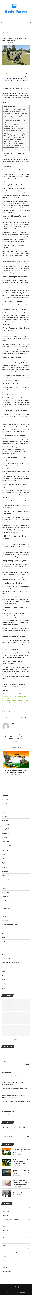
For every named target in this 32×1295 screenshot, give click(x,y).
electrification (16, 1256)
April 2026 (4, 816)
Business (16, 1230)
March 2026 (5, 820)
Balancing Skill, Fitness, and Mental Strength (15, 148)
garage (16, 1260)
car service (16, 1241)
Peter (13, 724)
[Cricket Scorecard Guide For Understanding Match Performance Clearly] (6, 1162)
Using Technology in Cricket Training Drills (15, 121)
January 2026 (5, 829)
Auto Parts (16, 1211)
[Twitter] (8, 1128)
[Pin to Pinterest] (23, 717)
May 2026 (4, 812)
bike (16, 1223)
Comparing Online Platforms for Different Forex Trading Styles (21, 1171)
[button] (4, 764)
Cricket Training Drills (9, 711)
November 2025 (6, 837)
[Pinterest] (16, 1128)
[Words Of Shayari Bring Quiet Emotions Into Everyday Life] (6, 1193)
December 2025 (6, 833)
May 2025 (4, 863)
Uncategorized (16, 1271)
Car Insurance (16, 1238)
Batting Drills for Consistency (13, 111)
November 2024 (6, 888)
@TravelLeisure (16, 1039)
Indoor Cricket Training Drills (13, 145)
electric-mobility (16, 1249)
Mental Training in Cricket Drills (13, 117)
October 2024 (5, 892)
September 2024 (6, 896)
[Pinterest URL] (6, 1005)
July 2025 (4, 854)
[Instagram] (12, 1128)
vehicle (16, 1275)
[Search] (30, 23)
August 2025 (5, 850)
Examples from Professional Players (15, 143)
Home (4, 31)
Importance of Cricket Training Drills (15, 109)
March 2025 (5, 871)
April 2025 (4, 867)
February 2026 (5, 825)
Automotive (16, 1215)
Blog (16, 1226)
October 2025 (5, 841)
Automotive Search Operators (16, 1219)
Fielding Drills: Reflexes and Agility (14, 115)
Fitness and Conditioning (11, 118)
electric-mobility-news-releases (16, 1252)
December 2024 (6, 884)
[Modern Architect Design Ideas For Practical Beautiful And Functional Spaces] (6, 1183)
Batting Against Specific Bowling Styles (16, 134)
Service (16, 1267)
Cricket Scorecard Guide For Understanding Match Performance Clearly (21, 1161)
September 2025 (6, 846)
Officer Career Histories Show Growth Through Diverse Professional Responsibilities (21, 1151)
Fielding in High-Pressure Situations (15, 136)
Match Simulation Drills (11, 126)
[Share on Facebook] (20, 717)
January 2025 (5, 880)
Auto (16, 1208)
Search (4, 1061)
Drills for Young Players (11, 124)
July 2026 (4, 803)
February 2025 (5, 875)
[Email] (24, 1128)
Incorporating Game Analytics (13, 139)
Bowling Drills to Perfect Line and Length (16, 113)
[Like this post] (18, 717)
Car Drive (16, 1234)
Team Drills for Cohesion (12, 141)
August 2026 (5, 799)
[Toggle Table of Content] (26, 107)
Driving (16, 1245)
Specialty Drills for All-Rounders (14, 128)
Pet (16, 1264)
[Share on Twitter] (21, 718)
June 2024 (4, 901)
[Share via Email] (25, 717)
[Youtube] (20, 1128)
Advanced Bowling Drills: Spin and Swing (16, 132)
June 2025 (4, 858)
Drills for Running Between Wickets (14, 137)
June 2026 (4, 808)
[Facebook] (4, 1128)
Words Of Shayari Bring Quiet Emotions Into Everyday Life (21, 1192)
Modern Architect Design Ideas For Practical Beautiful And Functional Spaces (21, 1182)
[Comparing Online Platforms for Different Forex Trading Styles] (6, 1172)
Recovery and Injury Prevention (13, 130)
